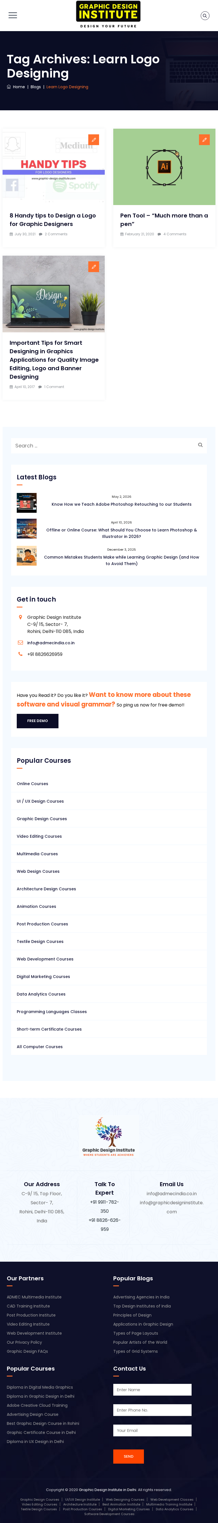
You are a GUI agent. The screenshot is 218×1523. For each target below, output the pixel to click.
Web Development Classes (172, 1499)
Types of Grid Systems (135, 1351)
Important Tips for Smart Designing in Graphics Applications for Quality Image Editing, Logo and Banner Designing (54, 360)
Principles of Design (132, 1315)
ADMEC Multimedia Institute (34, 1297)
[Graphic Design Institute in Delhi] (108, 14)
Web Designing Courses (125, 1499)
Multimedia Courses (37, 854)
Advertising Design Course (32, 1414)
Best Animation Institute (121, 1504)
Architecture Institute (80, 1504)
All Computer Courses (40, 1047)
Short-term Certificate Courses (49, 1029)
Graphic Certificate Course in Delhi (41, 1432)
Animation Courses (36, 906)
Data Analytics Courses (41, 994)
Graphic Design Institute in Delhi (107, 1489)
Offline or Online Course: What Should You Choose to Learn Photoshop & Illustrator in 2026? (121, 533)
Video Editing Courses (39, 836)
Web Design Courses (38, 871)
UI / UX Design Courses (40, 801)
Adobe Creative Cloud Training (37, 1405)
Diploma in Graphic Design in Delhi (40, 1396)
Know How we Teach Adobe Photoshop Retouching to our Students (122, 504)
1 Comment (54, 386)
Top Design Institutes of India (142, 1306)
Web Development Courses (45, 959)
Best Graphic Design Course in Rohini (43, 1423)
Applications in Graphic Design (143, 1324)
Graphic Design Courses (42, 819)
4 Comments (175, 234)
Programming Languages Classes (52, 1011)
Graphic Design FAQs (27, 1351)
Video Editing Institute (28, 1324)
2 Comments (56, 234)
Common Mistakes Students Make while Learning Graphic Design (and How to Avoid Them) (121, 560)
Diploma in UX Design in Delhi (35, 1441)
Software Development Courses (109, 1514)
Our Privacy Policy (24, 1342)
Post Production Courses (42, 924)
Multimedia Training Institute (169, 1504)
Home (18, 87)
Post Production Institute (31, 1315)
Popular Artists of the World (140, 1342)
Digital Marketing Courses (43, 976)
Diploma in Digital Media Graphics (40, 1387)
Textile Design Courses (40, 941)
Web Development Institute (34, 1333)
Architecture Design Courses (46, 889)
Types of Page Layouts (135, 1333)
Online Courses (32, 784)
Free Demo (37, 720)
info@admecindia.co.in (51, 643)
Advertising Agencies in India (141, 1297)
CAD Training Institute (28, 1306)
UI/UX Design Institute (82, 1499)
